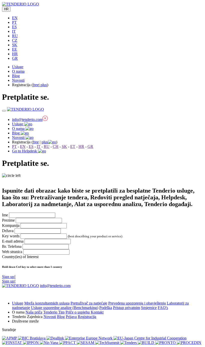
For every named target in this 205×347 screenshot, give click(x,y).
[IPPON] (31, 343)
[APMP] (10, 338)
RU (15, 36)
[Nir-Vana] (49, 343)
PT (14, 22)
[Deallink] (55, 338)
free (36, 85)
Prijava (71, 317)
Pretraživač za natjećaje (88, 303)
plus (43, 85)
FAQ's (163, 308)
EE (14, 49)
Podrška (105, 308)
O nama (18, 71)
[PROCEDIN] (189, 343)
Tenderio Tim (53, 312)
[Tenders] (129, 343)
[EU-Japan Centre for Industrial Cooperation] (150, 338)
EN (15, 18)
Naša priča (34, 312)
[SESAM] (86, 343)
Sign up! (9, 281)
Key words (11, 236)
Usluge (17, 67)
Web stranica (12, 252)
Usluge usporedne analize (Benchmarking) (64, 308)
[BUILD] (146, 343)
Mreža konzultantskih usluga (47, 303)
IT (14, 31)
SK (14, 45)
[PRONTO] (166, 343)
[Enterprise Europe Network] (89, 338)
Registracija (87, 317)
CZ (14, 40)
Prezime (8, 220)
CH (55, 146)
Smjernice (149, 308)
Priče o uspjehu (78, 312)
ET (72, 146)
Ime (5, 215)
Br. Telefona (12, 246)
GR (15, 58)
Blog (16, 76)
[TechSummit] (107, 343)
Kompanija (11, 225)
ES (14, 27)
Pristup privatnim (126, 308)
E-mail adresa (13, 241)
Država (8, 231)
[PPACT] (68, 343)
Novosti (18, 80)
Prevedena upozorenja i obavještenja (137, 303)
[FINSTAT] (12, 343)
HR (6, 9)
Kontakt (97, 312)
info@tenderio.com (27, 119)
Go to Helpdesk (25, 151)
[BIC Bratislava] (32, 338)
